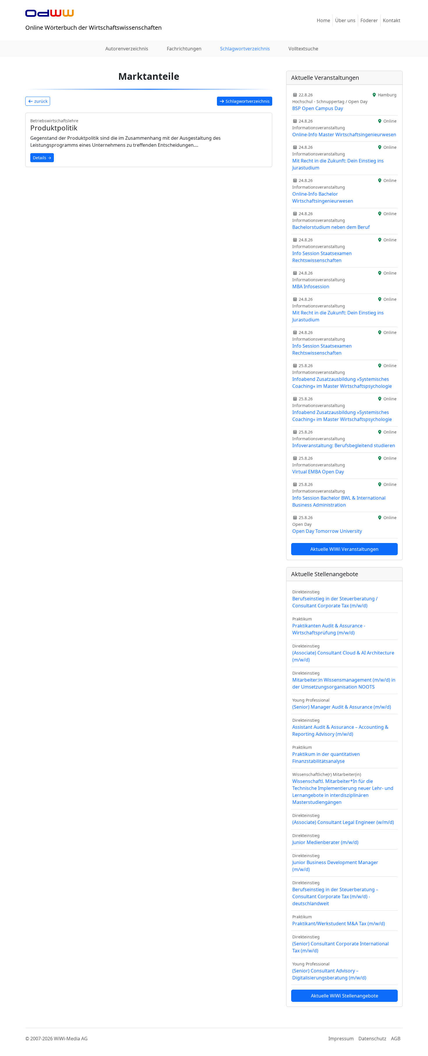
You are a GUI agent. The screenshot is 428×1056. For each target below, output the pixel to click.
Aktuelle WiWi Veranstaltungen (344, 549)
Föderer (369, 20)
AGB (395, 1038)
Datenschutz (372, 1038)
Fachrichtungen (184, 48)
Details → (42, 157)
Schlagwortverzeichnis (245, 48)
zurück (40, 101)
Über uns (345, 20)
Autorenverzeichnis (126, 48)
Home (323, 20)
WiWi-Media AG (71, 1038)
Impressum (341, 1038)
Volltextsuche (303, 48)
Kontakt (391, 20)
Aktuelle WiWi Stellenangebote (344, 996)
